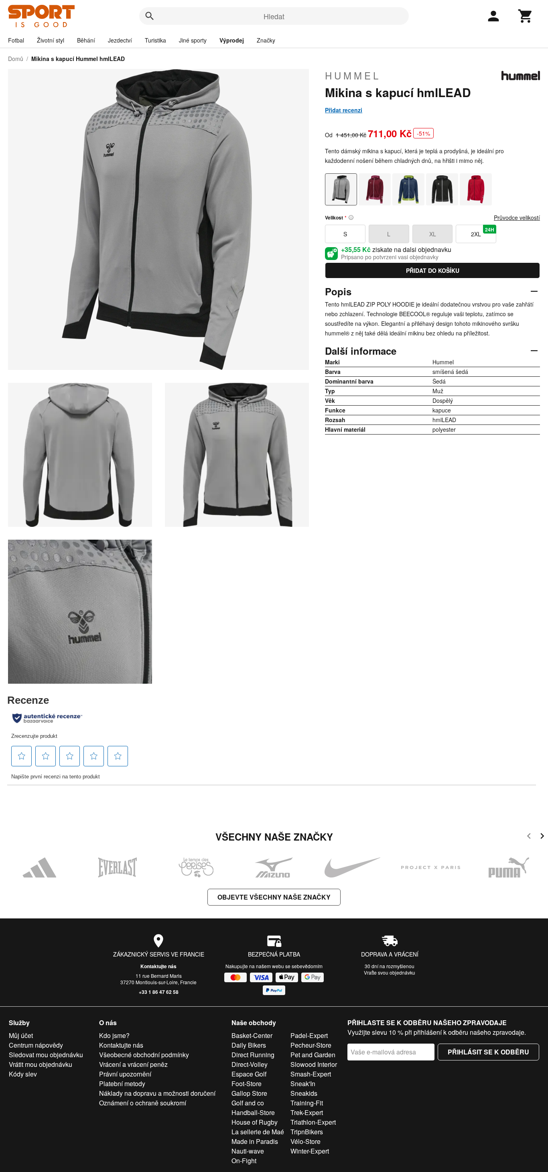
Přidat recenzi (343, 110)
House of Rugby (254, 1122)
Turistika (155, 40)
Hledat (274, 16)
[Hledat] (149, 16)
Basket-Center (251, 1035)
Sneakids (303, 1093)
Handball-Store (253, 1112)
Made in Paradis (254, 1141)
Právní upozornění (125, 1074)
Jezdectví (120, 40)
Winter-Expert (309, 1151)
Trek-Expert (306, 1112)
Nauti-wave (247, 1151)
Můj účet (21, 1035)
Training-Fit (306, 1102)
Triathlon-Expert (313, 1122)
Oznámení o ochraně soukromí (142, 1102)
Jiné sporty (193, 40)
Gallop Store (249, 1093)
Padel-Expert (309, 1035)
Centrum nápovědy (36, 1045)
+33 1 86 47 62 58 (159, 991)
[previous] (529, 837)
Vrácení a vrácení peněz (133, 1064)
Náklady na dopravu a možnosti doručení (157, 1093)
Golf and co (247, 1102)
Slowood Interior (313, 1064)
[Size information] (351, 217)
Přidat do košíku (432, 270)
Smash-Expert (310, 1074)
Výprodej (231, 40)
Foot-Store (246, 1083)
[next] (542, 837)
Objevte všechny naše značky (274, 897)
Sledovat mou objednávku (46, 1054)
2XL (482, 232)
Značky (266, 40)
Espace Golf (248, 1074)
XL (432, 234)
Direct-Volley (249, 1064)
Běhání (86, 40)
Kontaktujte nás (158, 966)
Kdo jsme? (114, 1035)
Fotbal (16, 40)
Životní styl (50, 40)
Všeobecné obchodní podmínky (144, 1054)
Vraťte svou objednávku (389, 972)
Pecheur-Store (310, 1045)
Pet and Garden (312, 1054)
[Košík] (526, 16)
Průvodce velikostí (517, 217)
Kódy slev (23, 1074)
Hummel (353, 75)
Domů (15, 59)
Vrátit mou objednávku (40, 1064)
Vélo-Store (305, 1141)
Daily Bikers (248, 1045)
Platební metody (122, 1083)
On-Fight (243, 1160)
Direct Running (252, 1054)
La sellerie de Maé (257, 1131)
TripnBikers (306, 1131)
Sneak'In (302, 1083)
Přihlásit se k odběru (488, 1051)
